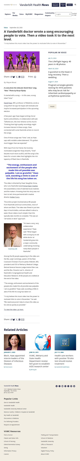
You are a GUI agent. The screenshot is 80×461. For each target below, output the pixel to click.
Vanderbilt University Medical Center (15, 409)
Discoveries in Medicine (11, 418)
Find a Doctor (8, 435)
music (52, 106)
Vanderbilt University (47, 441)
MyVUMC (29, 14)
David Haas (8, 103)
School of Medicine (47, 438)
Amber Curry (14, 197)
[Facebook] (59, 386)
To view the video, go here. (14, 309)
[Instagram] (65, 386)
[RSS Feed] (57, 386)
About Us (63, 4)
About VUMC (45, 454)
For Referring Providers (11, 421)
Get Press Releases (55, 4)
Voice (21, 14)
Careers (6, 454)
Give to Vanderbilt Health (12, 402)
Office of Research (47, 444)
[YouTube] (62, 386)
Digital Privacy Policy (47, 451)
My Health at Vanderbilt (11, 415)
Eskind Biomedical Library (12, 444)
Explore (8, 14)
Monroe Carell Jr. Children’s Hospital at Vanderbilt (19, 412)
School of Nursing (9, 441)
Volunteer (44, 448)
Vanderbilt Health (9, 405)
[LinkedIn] (71, 386)
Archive (70, 5)
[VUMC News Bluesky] (74, 386)
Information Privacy (10, 451)
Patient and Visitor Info (11, 438)
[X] (68, 386)
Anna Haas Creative (30, 186)
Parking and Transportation (49, 435)
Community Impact (49, 14)
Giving (6, 448)
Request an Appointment (12, 425)
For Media (15, 14)
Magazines (39, 14)
